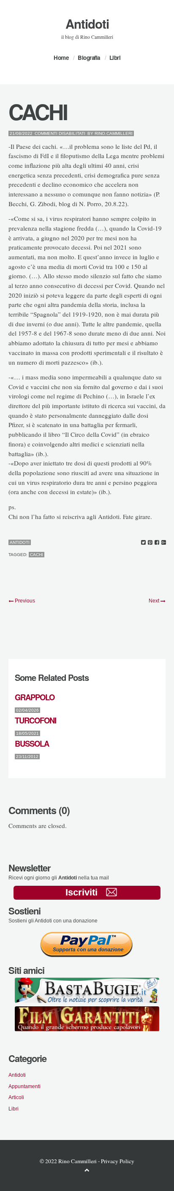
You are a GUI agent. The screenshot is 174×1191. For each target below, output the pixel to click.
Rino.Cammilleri (114, 133)
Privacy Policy (117, 1161)
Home (61, 58)
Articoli (16, 1097)
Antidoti (87, 23)
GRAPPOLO (34, 697)
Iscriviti (81, 892)
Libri (115, 58)
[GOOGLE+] (163, 543)
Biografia (89, 58)
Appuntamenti (24, 1086)
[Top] (87, 1170)
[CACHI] (143, 543)
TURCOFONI (35, 720)
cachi (36, 554)
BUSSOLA (32, 743)
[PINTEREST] (150, 543)
